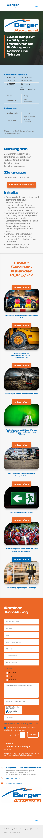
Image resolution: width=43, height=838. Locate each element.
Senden (33, 735)
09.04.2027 (12, 680)
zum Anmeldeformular (20, 184)
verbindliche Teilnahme (11, 712)
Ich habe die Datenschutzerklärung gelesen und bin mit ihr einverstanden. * (20, 729)
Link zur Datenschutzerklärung (17, 745)
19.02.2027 (12, 676)
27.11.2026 (12, 673)
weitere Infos (20, 287)
